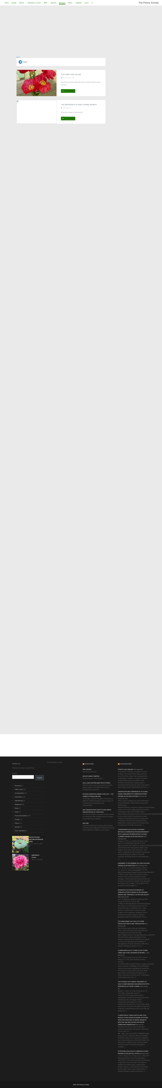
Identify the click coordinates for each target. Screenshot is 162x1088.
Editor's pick (19, 789)
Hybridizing (18, 801)
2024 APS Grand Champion (91, 776)
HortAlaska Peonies (125, 764)
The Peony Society (149, 2)
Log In (86, 3)
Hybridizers (18, 797)
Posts (25, 62)
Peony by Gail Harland (125, 769)
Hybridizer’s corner (34, 3)
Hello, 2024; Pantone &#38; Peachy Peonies (96, 783)
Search (14, 773)
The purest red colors (71, 74)
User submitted (20, 831)
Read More (70, 91)
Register (79, 3)
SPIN (45, 3)
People (17, 819)
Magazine (18, 804)
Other (17, 812)
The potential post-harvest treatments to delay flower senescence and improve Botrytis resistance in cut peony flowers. (133, 984)
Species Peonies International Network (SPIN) (36, 839)
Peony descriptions (21, 816)
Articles (21, 3)
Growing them (19, 793)
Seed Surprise (87, 769)
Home (7, 3)
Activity (13, 3)
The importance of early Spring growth (79, 105)
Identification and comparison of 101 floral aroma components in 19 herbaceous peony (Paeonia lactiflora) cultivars (133, 794)
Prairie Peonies (89, 764)
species (17, 827)
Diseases (18, 786)
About (70, 3)
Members (62, 3)
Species (53, 3)
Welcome (86, 823)
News (17, 808)
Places (17, 823)
